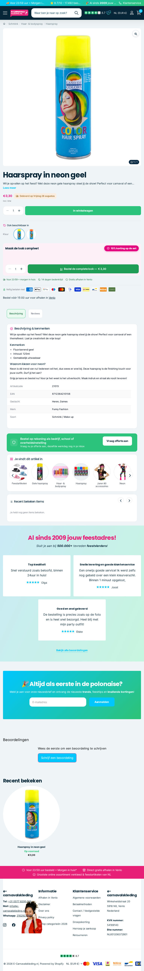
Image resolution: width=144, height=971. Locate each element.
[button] (19, 210)
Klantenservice (85, 891)
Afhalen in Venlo (48, 897)
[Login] (132, 13)
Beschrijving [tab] (16, 313)
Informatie (47, 891)
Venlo (52, 297)
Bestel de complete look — (85, 268)
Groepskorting (81, 921)
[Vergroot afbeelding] (135, 33)
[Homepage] (4, 23)
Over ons (43, 910)
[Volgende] (129, 500)
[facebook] (13, 924)
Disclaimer (44, 903)
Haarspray (52, 23)
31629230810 (24, 915)
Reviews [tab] (35, 313)
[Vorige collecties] (12, 474)
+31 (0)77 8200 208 (19, 901)
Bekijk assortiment (5, 12)
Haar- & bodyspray (32, 23)
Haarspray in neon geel (31, 847)
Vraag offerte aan (117, 440)
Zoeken (76, 13)
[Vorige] (121, 500)
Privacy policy (46, 917)
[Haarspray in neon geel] (19, 234)
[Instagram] (4, 924)
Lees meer (9, 187)
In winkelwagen (83, 210)
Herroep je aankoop (84, 928)
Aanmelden (102, 701)
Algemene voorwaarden (87, 897)
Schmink (13, 23)
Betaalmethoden (82, 903)
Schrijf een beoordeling (57, 758)
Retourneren (80, 935)
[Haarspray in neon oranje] (31, 234)
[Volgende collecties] (130, 474)
